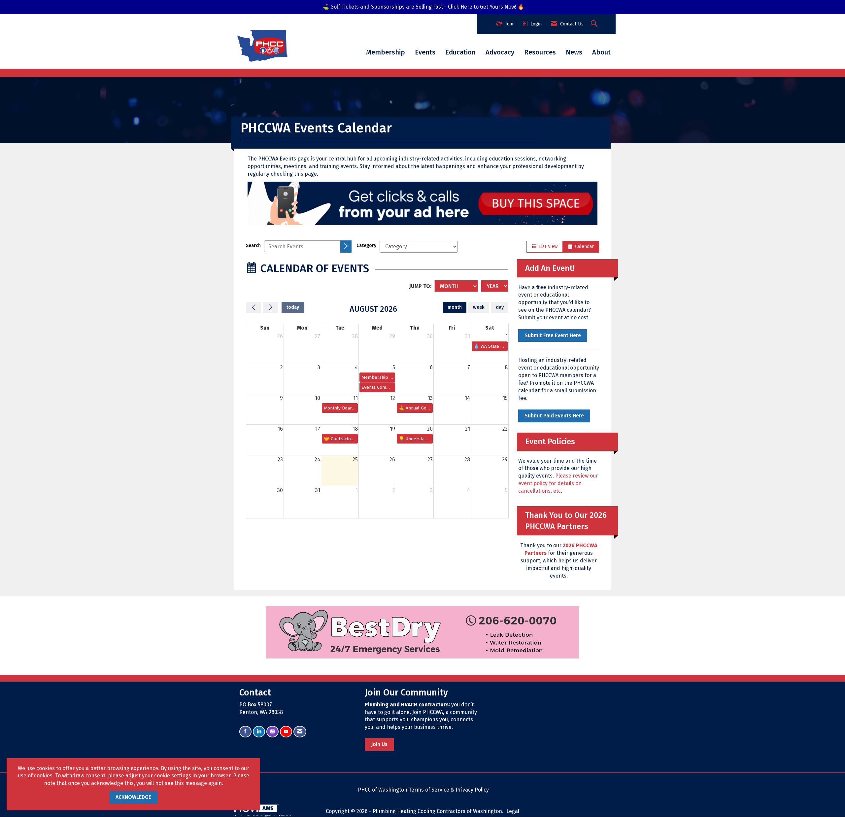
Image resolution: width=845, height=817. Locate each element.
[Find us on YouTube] (286, 731)
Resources (540, 52)
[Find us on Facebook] (245, 731)
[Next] (270, 307)
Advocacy (500, 52)
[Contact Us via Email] (299, 731)
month (455, 307)
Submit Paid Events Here (554, 415)
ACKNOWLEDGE (133, 797)
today (292, 307)
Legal (512, 811)
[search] (346, 246)
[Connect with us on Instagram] (272, 731)
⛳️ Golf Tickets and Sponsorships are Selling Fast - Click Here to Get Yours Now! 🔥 (423, 7)
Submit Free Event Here (552, 335)
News (574, 52)
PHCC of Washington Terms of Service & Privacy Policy (423, 790)
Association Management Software (264, 815)
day (500, 307)
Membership (385, 52)
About (601, 52)
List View (547, 246)
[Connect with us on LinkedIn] (259, 731)
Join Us (379, 744)
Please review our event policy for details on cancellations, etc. (558, 483)
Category (366, 245)
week (479, 307)
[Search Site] (595, 24)
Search (253, 245)
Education (460, 52)
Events (425, 52)
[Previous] (253, 307)
